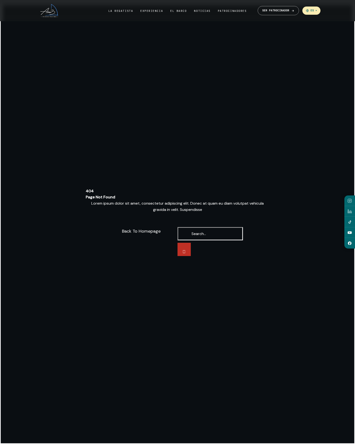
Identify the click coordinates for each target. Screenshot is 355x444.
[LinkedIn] (349, 211)
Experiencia (151, 11)
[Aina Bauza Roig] (49, 10)
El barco (178, 11)
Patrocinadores (232, 11)
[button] (311, 11)
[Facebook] (349, 243)
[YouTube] (349, 232)
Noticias (202, 11)
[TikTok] (349, 222)
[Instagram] (349, 200)
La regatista (120, 11)
